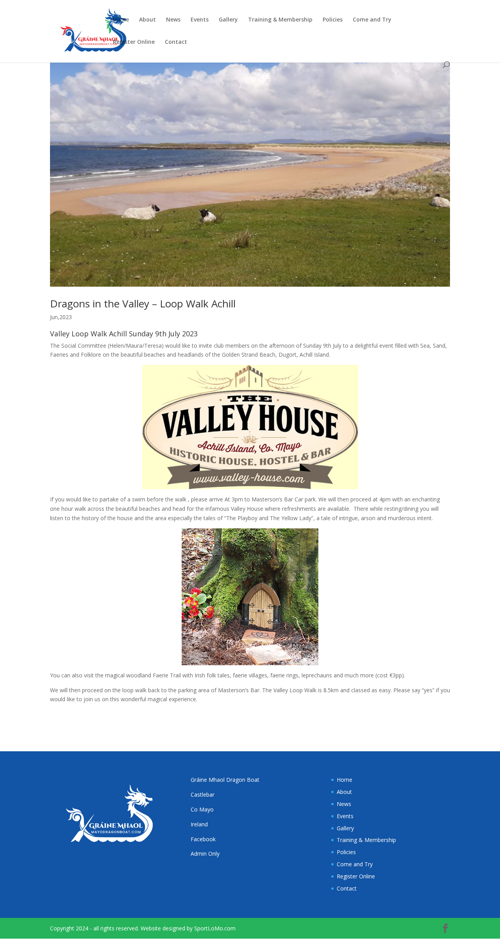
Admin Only (205, 853)
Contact (176, 42)
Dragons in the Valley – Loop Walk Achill (143, 303)
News (173, 20)
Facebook (203, 839)
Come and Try (372, 20)
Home (121, 20)
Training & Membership (280, 20)
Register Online (134, 42)
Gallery (228, 20)
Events (200, 20)
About (147, 20)
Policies (333, 20)
